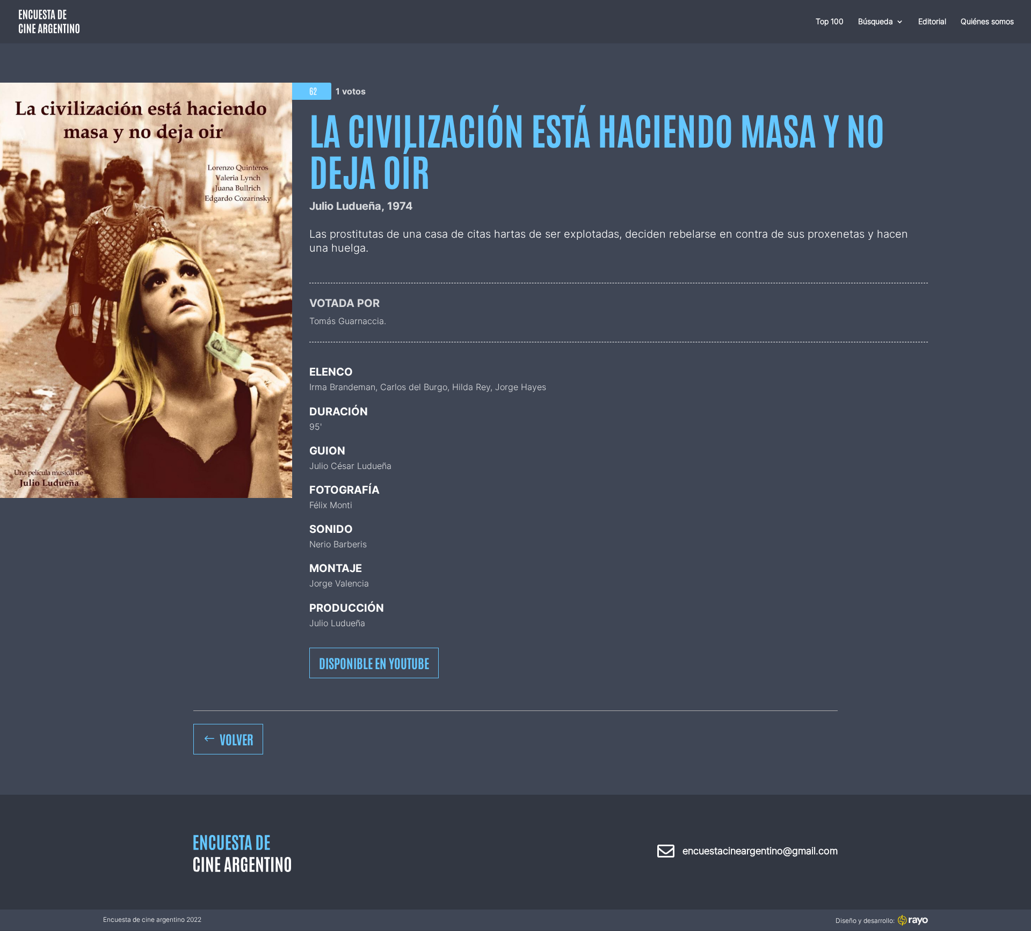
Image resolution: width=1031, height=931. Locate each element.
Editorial (932, 22)
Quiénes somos (987, 22)
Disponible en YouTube (374, 662)
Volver (236, 738)
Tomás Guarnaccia (346, 321)
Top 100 (830, 22)
